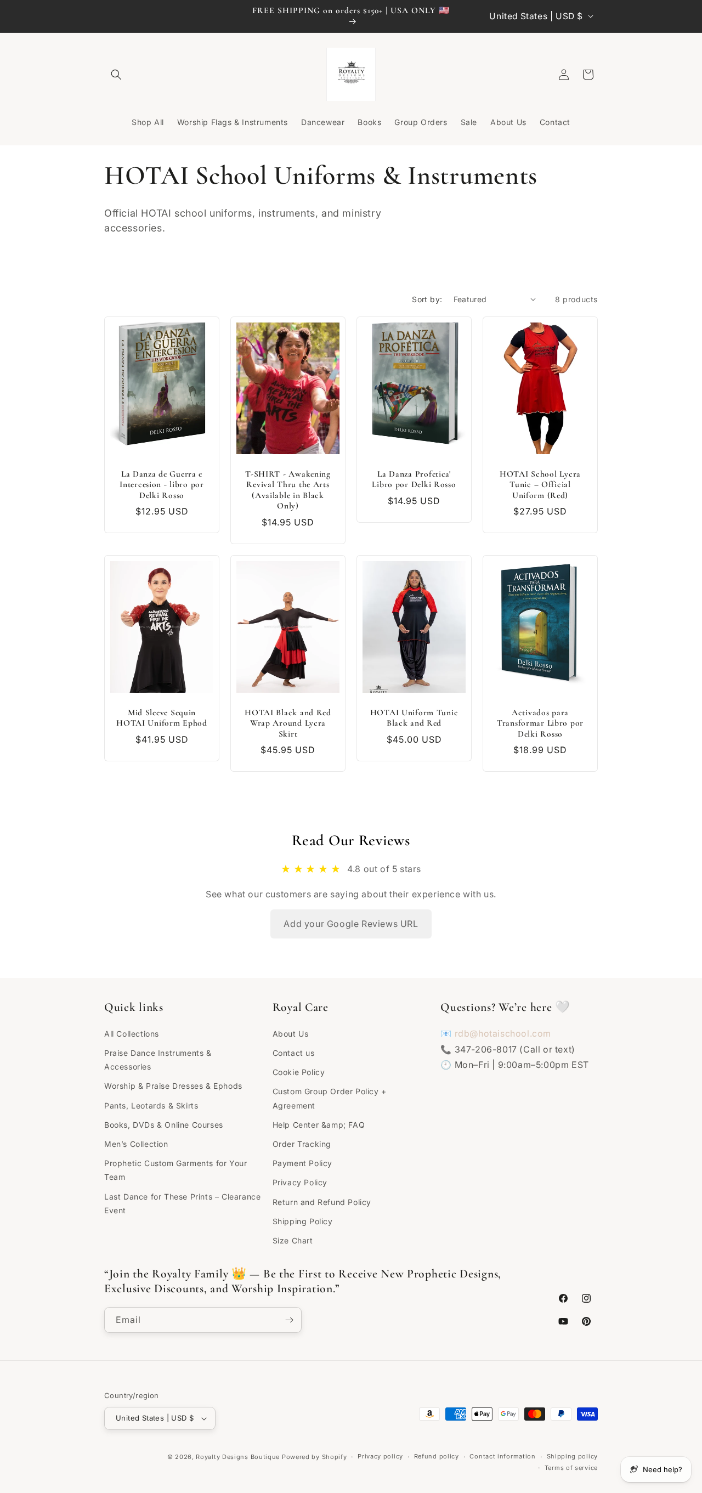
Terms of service (571, 1468)
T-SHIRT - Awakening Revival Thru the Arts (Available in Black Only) (288, 490)
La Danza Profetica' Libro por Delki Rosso (414, 479)
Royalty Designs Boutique (238, 1457)
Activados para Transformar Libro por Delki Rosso (540, 723)
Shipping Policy (303, 1221)
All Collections (131, 1033)
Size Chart (293, 1240)
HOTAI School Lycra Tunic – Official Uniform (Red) (540, 484)
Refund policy (436, 1456)
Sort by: (427, 299)
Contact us (294, 1052)
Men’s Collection (136, 1144)
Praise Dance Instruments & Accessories (158, 1059)
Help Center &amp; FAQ (319, 1124)
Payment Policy (302, 1163)
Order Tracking (302, 1144)
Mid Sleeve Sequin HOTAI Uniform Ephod (161, 718)
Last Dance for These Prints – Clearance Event (182, 1203)
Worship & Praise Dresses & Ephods (173, 1085)
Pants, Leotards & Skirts (151, 1105)
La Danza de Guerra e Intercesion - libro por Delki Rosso (162, 484)
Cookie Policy (299, 1072)
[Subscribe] (289, 1320)
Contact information (502, 1456)
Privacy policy (380, 1456)
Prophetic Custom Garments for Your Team (175, 1169)
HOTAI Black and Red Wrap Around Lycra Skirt (288, 723)
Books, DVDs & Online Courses (163, 1124)
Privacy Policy (300, 1182)
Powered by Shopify (314, 1457)
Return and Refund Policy (322, 1202)
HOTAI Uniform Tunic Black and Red (414, 718)
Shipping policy (572, 1456)
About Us (291, 1033)
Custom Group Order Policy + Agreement (330, 1098)
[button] (116, 75)
